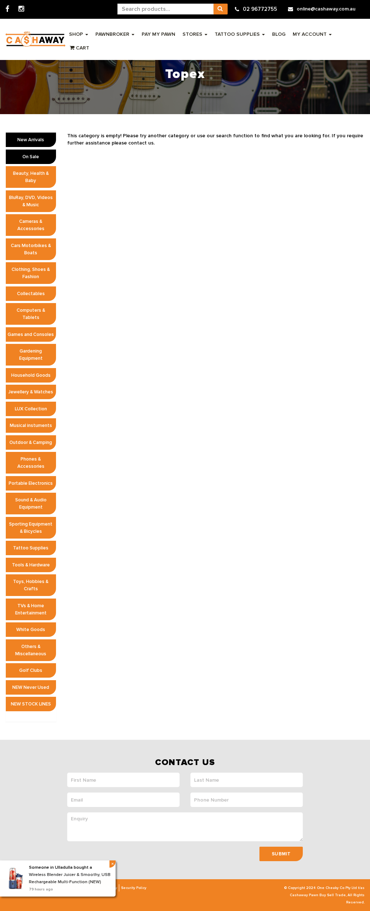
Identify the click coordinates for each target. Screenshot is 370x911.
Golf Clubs (30, 670)
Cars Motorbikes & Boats (31, 249)
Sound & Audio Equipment (31, 503)
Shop (77, 34)
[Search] (220, 9)
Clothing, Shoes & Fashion (31, 273)
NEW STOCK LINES (31, 704)
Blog (278, 34)
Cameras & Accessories (30, 225)
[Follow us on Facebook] (7, 9)
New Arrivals (30, 140)
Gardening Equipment (31, 354)
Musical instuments (31, 425)
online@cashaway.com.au (326, 9)
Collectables (31, 294)
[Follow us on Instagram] (21, 9)
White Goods (30, 629)
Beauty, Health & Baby (31, 177)
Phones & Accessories (30, 462)
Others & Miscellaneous (30, 650)
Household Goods (31, 375)
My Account (310, 34)
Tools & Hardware (31, 565)
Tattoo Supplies (238, 34)
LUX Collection (31, 409)
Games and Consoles (31, 334)
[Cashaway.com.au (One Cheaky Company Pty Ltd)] (35, 39)
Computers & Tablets (31, 313)
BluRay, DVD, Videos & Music (31, 201)
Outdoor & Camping (30, 442)
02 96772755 (260, 9)
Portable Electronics (31, 483)
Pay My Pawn (158, 34)
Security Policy (133, 888)
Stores (193, 34)
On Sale (30, 157)
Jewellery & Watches (30, 392)
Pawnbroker (113, 34)
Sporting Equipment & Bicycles (30, 527)
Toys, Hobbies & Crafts (30, 585)
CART (81, 48)
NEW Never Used (30, 687)
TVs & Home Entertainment (31, 609)
